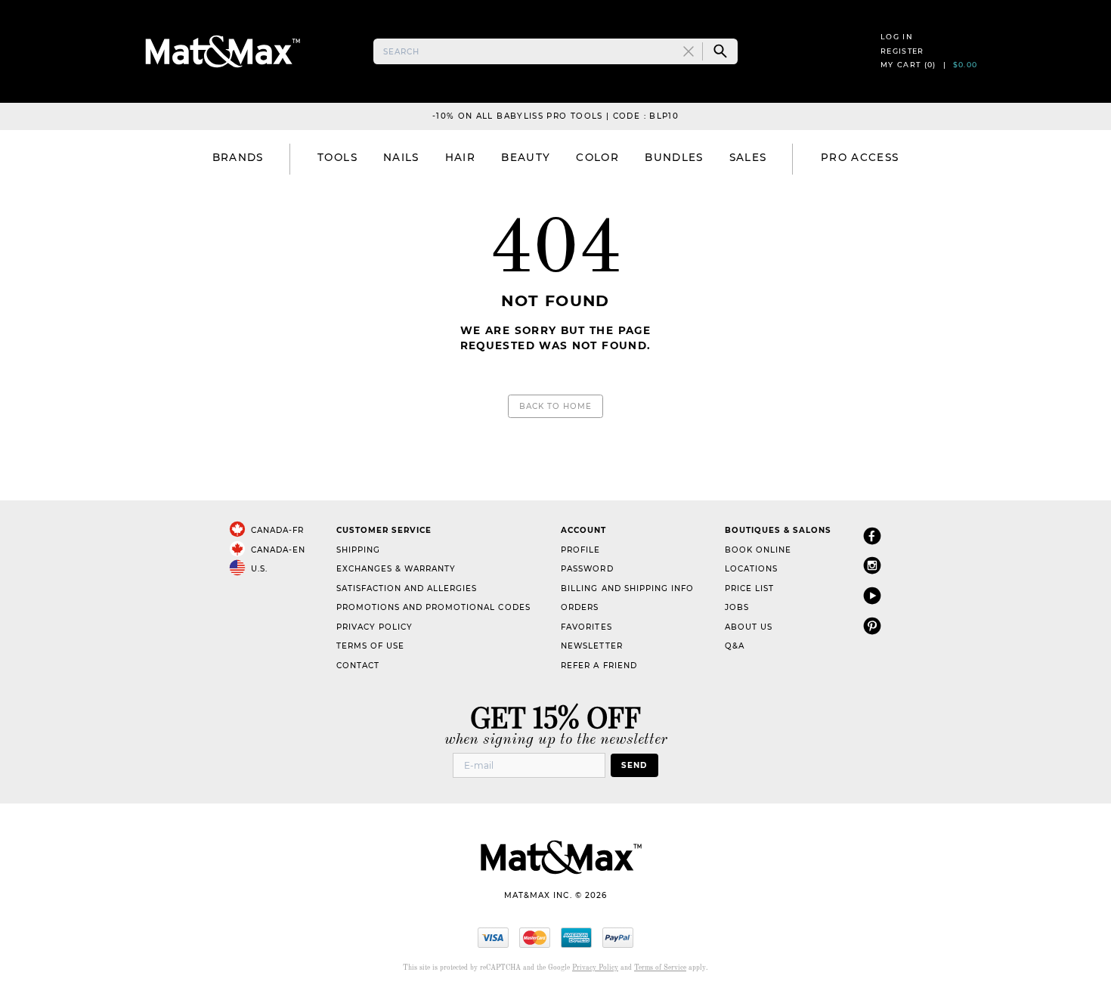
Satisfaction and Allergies (407, 588)
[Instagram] (872, 565)
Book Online (758, 550)
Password (587, 569)
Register (902, 51)
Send (634, 765)
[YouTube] (872, 595)
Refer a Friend (598, 665)
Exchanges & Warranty (396, 569)
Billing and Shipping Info (627, 588)
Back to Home (555, 406)
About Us (748, 627)
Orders (580, 607)
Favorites (586, 627)
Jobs (737, 607)
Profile (580, 550)
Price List (749, 588)
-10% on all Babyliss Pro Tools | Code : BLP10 (555, 116)
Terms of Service (660, 968)
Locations (751, 569)
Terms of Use (370, 646)
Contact (357, 665)
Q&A (734, 646)
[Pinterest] (872, 625)
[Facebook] (872, 535)
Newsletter (591, 646)
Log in (896, 37)
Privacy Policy (374, 627)
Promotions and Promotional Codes (433, 607)
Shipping (358, 550)
